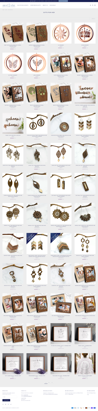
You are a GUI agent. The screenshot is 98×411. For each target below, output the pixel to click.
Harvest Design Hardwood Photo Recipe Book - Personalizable (37, 346)
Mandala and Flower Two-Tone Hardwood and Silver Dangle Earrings (61, 226)
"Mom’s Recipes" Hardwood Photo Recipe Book (85, 315)
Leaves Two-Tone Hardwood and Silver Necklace (37, 166)
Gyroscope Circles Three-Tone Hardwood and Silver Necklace (61, 136)
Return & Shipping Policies (91, 392)
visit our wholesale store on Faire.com (51, 394)
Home (3, 9)
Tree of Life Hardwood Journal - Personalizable (37, 106)
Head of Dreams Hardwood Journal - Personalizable (61, 106)
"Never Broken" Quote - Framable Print (37, 375)
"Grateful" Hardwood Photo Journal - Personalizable (13, 106)
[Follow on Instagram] (5, 404)
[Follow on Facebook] (2, 404)
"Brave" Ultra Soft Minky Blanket (85, 375)
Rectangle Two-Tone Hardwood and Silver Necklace (85, 196)
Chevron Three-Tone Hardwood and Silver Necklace (13, 256)
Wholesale (53, 5)
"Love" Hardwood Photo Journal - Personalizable (61, 76)
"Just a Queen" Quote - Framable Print (13, 375)
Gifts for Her (10, 9)
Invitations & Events (22, 5)
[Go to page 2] (52, 382)
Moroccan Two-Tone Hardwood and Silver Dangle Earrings (61, 166)
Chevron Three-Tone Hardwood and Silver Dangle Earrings (85, 136)
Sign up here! (71, 394)
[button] (93, 1)
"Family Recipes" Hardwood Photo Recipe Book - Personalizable (37, 316)
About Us (45, 5)
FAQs (88, 394)
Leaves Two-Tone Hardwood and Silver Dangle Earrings (13, 166)
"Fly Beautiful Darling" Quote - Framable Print (61, 345)
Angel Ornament (37, 75)
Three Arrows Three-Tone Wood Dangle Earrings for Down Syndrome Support (37, 256)
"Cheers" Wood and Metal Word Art (13, 135)
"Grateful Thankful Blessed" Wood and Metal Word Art (85, 106)
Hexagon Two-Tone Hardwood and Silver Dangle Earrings (85, 256)
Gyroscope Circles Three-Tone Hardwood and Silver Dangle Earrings (37, 136)
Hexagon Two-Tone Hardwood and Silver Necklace (13, 286)
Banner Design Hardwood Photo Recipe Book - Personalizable (85, 286)
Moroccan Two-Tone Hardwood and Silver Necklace (85, 166)
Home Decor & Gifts (35, 5)
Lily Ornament (61, 45)
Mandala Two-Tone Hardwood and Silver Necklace (37, 226)
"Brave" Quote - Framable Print (85, 345)
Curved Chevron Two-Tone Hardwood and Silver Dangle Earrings (13, 196)
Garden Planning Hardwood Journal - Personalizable (37, 46)
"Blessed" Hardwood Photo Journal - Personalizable (85, 76)
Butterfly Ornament (13, 75)
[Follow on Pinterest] (8, 404)
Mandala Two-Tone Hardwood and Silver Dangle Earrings (13, 226)
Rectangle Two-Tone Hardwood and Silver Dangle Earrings (61, 196)
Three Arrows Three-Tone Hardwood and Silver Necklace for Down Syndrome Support (61, 256)
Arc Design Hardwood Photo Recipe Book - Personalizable (61, 316)
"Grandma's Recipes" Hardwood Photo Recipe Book (13, 346)
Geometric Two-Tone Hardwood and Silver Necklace (61, 286)
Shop (6, 9)
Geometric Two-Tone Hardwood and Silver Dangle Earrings (37, 286)
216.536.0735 (26, 394)
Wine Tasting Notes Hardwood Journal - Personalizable (13, 46)
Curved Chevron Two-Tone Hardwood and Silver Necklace (37, 196)
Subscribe (6, 400)
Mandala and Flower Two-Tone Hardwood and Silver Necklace (85, 226)
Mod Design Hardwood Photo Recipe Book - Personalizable (13, 316)
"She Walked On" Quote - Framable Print (61, 375)
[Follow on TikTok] (10, 404)
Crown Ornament (85, 45)
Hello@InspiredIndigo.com (27, 396)
